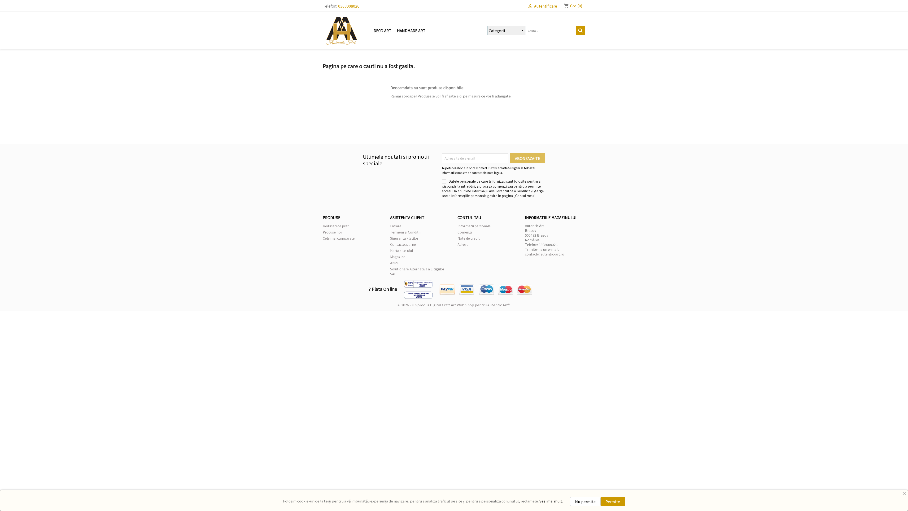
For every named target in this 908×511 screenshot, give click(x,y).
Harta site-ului (401, 250)
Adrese (463, 244)
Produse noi (332, 232)
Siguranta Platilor (404, 238)
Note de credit (469, 238)
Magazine (398, 256)
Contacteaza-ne (403, 244)
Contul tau (469, 217)
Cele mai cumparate (339, 238)
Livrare (395, 226)
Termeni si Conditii (405, 232)
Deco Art (382, 30)
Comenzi (465, 232)
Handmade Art (411, 30)
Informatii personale (474, 226)
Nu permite (585, 501)
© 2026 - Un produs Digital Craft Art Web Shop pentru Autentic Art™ (454, 304)
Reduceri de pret (336, 226)
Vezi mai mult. (551, 500)
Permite (613, 501)
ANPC (394, 262)
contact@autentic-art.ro (544, 254)
